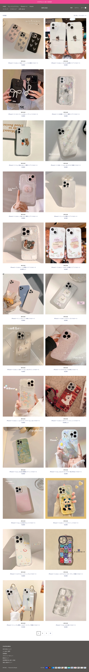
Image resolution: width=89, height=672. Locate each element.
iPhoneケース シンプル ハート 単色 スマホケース (23, 318)
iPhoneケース (24, 6)
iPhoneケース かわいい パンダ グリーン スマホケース (65, 523)
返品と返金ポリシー (7, 662)
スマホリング (13, 9)
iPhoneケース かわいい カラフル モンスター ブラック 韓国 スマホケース (66, 574)
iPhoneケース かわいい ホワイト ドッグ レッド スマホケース (66, 420)
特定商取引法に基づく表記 (9, 660)
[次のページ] (50, 633)
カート (83, 7)
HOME (4, 6)
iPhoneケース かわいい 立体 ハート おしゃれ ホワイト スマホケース (23, 369)
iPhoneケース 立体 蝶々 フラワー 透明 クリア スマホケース (66, 114)
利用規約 (5, 653)
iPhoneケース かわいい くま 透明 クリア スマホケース (23, 267)
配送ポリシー (6, 658)
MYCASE (23, 61)
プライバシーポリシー (8, 655)
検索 (71, 7)
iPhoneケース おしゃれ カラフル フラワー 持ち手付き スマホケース (66, 471)
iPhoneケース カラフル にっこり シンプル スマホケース (23, 574)
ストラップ (5, 9)
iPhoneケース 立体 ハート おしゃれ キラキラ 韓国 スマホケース (66, 165)
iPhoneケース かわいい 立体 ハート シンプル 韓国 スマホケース (23, 63)
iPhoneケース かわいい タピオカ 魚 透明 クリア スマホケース (65, 63)
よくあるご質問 (6, 651)
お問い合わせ (22, 9)
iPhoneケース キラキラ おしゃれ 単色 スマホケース (66, 369)
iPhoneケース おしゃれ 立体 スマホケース (66, 625)
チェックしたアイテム (13, 6)
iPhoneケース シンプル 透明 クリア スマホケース (65, 216)
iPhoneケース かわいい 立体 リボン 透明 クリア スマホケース (23, 216)
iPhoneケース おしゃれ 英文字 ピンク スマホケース (23, 523)
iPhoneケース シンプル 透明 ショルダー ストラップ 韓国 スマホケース (23, 625)
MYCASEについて (7, 649)
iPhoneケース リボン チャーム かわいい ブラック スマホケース (23, 114)
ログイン (77, 7)
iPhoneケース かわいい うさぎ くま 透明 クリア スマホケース (65, 267)
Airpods (32, 6)
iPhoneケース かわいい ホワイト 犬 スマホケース (65, 318)
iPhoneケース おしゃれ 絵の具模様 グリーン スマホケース (23, 471)
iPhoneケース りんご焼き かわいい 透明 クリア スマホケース (23, 165)
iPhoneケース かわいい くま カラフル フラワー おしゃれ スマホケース (23, 420)
